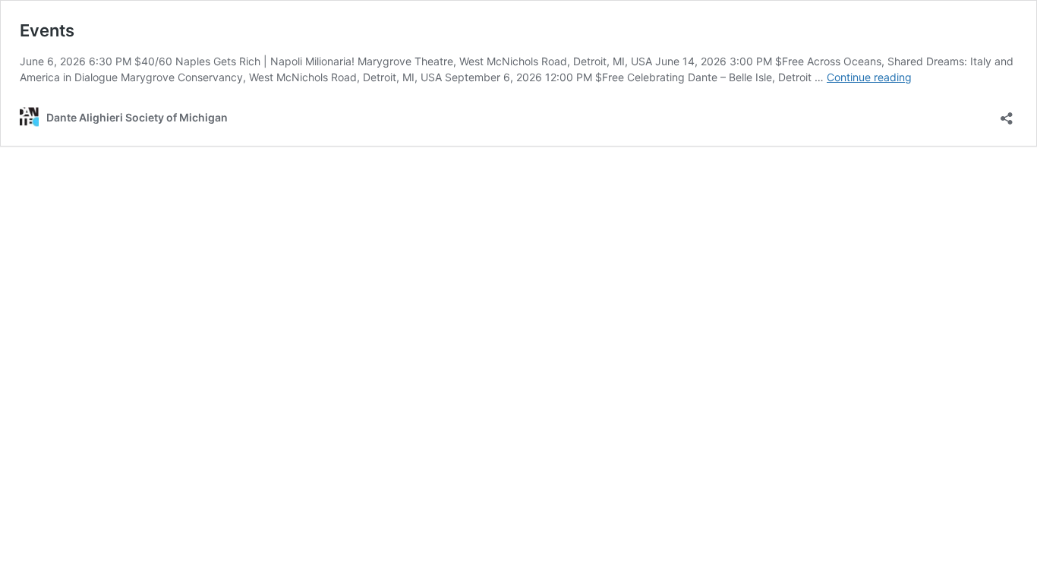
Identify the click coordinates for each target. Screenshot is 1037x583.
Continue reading (869, 77)
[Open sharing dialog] (1006, 113)
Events (47, 30)
